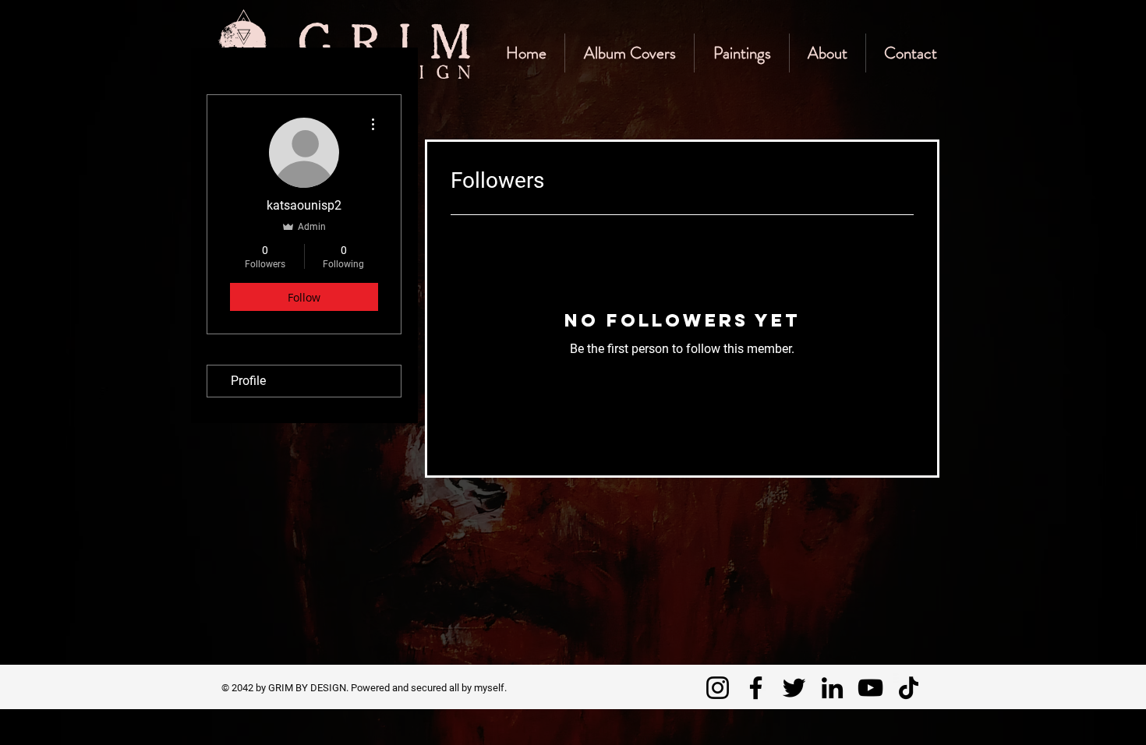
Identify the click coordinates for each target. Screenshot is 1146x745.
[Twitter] (794, 688)
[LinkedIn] (832, 688)
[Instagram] (717, 688)
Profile (248, 380)
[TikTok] (908, 688)
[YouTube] (870, 688)
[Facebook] (756, 688)
